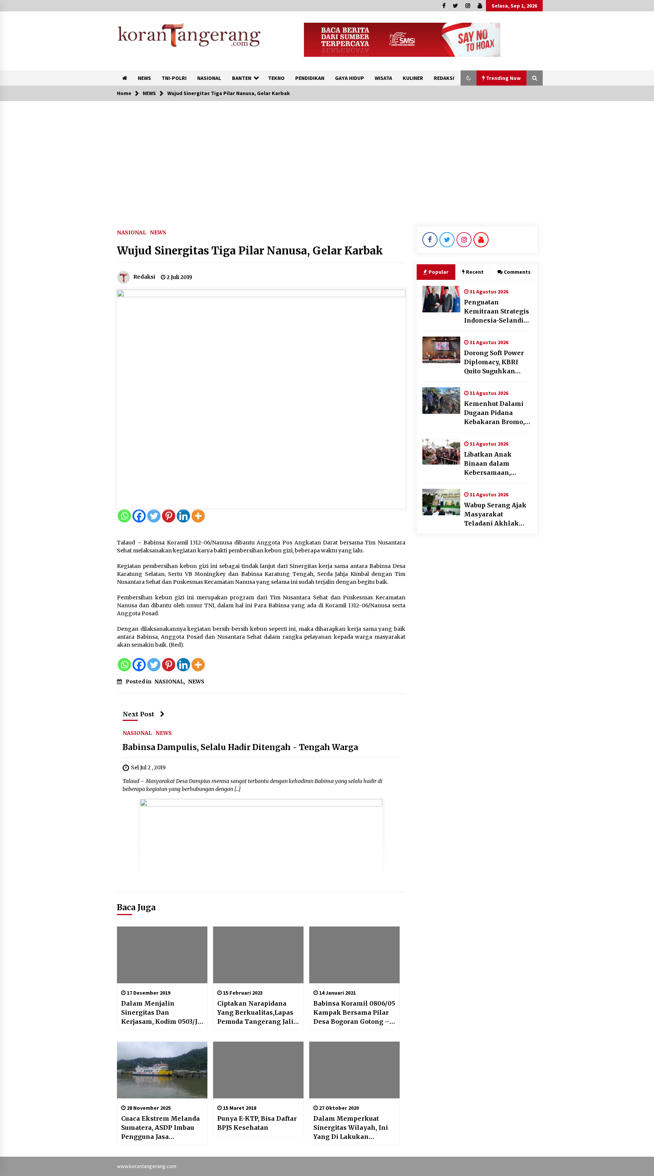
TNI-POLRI (174, 78)
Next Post (138, 714)
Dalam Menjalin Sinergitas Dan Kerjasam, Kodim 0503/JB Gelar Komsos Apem (161, 1013)
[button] (468, 78)
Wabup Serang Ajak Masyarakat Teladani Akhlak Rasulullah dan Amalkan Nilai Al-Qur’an (495, 514)
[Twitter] (153, 515)
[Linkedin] (183, 515)
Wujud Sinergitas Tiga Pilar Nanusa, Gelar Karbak (250, 250)
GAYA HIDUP (349, 78)
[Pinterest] (168, 515)
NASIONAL (209, 78)
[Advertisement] (327, 158)
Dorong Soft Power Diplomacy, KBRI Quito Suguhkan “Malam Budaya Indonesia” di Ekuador (494, 362)
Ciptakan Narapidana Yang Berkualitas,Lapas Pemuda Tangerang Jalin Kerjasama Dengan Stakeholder (257, 1013)
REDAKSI (444, 78)
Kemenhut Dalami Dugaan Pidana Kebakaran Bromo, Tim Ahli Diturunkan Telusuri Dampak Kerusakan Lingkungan (497, 413)
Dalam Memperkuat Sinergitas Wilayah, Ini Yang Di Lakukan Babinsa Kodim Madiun (351, 1128)
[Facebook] (139, 515)
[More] (198, 515)
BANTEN (241, 78)
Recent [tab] (475, 271)
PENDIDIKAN (309, 78)
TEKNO (276, 78)
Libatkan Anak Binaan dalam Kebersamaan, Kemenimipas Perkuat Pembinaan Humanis (496, 464)
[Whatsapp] (124, 515)
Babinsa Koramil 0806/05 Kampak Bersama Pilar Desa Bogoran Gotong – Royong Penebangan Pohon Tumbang (354, 1013)
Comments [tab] (517, 271)
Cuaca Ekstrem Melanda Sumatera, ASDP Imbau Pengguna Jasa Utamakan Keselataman (160, 1128)
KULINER (413, 78)
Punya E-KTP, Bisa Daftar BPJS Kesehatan (257, 1123)
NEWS (144, 78)
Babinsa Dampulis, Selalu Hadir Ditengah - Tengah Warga (240, 747)
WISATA (383, 78)
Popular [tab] (438, 271)
